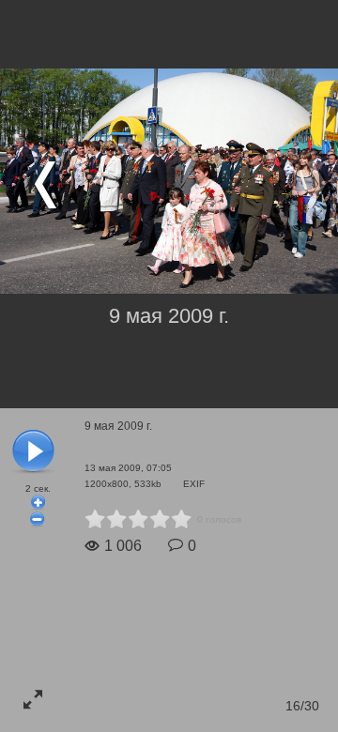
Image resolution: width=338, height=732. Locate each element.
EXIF (194, 484)
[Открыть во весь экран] (33, 699)
